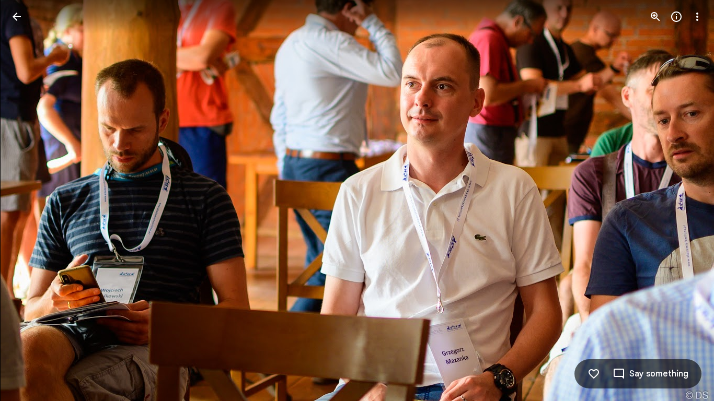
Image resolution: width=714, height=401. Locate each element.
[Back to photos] (16, 16)
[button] (29, 200)
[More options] (697, 16)
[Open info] (676, 16)
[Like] (594, 374)
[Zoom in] (655, 16)
